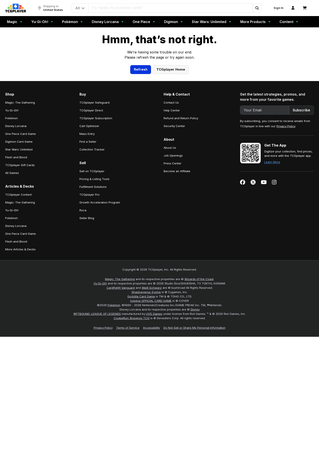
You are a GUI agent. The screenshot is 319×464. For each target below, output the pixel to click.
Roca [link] (82, 294)
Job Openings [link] (173, 240)
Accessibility (151, 412)
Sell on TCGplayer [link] (91, 255)
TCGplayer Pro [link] (89, 279)
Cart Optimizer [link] (89, 210)
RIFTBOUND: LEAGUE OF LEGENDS (97, 398)
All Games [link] (12, 257)
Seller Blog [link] (86, 302)
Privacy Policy (285, 210)
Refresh (140, 154)
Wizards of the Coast (199, 363)
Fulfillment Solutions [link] (93, 271)
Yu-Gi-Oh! (39, 22)
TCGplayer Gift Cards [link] (20, 249)
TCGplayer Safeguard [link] (94, 187)
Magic (12, 22)
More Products (253, 22)
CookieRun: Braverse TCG (132, 402)
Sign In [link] (278, 8)
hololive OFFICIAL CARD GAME (151, 385)
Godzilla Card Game (141, 381)
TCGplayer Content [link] (18, 279)
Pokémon (70, 22)
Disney (195, 394)
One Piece (141, 22)
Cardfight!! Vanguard (121, 372)
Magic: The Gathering (120, 363)
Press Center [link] (172, 247)
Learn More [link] (272, 246)
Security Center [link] (174, 210)
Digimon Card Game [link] (19, 226)
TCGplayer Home (170, 154)
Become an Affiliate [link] (177, 255)
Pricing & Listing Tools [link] (94, 263)
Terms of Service (128, 412)
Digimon (171, 22)
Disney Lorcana (105, 22)
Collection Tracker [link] (92, 234)
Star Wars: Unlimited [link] (19, 234)
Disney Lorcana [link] (15, 210)
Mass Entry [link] (87, 218)
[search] (171, 7)
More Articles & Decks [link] (20, 333)
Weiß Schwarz (152, 372)
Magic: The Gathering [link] (20, 187)
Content (286, 22)
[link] (15, 8)
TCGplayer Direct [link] (91, 194)
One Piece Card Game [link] (20, 218)
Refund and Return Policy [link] (181, 202)
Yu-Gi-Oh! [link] (11, 194)
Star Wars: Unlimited (209, 22)
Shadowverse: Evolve (146, 376)
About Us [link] (170, 232)
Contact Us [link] (171, 187)
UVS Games (154, 398)
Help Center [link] (172, 194)
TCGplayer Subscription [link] (95, 202)
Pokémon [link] (11, 202)
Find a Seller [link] (87, 226)
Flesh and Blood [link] (16, 241)
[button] (257, 8)
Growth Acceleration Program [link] (99, 287)
